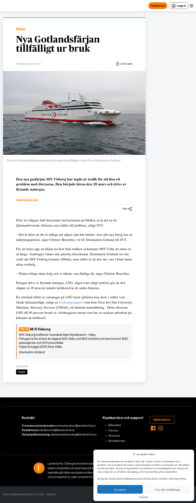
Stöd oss (114, 435)
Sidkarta (51, 494)
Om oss (113, 430)
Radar (21, 29)
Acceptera (120, 489)
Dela (124, 208)
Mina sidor (114, 425)
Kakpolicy (144, 497)
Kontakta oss (116, 440)
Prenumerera (158, 5)
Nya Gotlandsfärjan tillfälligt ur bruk (58, 44)
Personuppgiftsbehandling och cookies (23, 494)
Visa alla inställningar (167, 489)
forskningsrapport (71, 302)
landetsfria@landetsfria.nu (57, 430)
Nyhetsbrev (162, 419)
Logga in (181, 5)
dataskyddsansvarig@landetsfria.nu (73, 434)
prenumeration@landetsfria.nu (76, 425)
